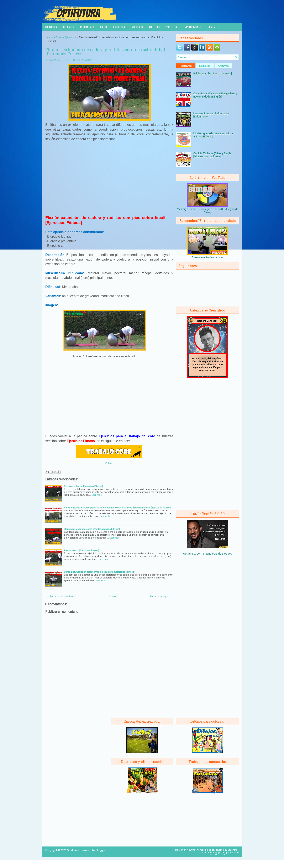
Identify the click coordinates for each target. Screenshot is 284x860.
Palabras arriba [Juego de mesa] (212, 73)
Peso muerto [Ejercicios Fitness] (81, 550)
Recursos (137, 27)
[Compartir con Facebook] (59, 472)
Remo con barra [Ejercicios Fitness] (83, 486)
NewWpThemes (196, 850)
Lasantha (232, 850)
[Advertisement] (109, 180)
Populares (186, 65)
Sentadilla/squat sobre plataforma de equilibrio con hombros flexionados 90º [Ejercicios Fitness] (117, 507)
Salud (103, 27)
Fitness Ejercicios (66, 37)
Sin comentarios (82, 59)
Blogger (226, 553)
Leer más (96, 494)
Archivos (223, 65)
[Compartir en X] (55, 472)
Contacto (213, 27)
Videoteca (171, 27)
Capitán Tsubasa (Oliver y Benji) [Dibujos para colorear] (212, 155)
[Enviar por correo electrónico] (47, 472)
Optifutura (54, 59)
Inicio (50, 37)
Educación (51, 27)
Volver (108, 463)
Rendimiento (87, 27)
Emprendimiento (192, 27)
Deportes (68, 27)
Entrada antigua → (161, 596)
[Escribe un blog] (51, 472)
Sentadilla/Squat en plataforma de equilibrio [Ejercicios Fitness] (99, 571)
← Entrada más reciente (61, 596)
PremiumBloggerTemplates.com (220, 852)
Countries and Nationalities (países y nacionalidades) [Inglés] (215, 95)
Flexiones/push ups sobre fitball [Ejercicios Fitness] (92, 529)
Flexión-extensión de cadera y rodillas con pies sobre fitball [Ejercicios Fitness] (106, 51)
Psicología (119, 27)
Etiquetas (204, 65)
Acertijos (154, 27)
